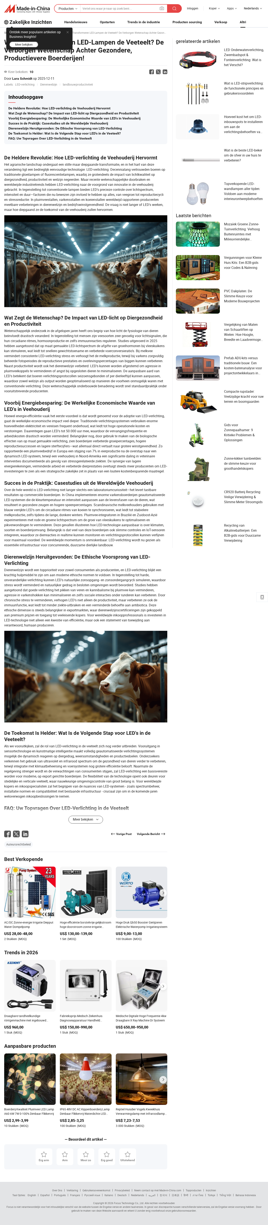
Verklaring (72, 1190)
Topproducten (193, 1190)
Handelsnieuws (75, 22)
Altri (243, 22)
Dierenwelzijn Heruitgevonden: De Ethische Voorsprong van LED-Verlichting (65, 128)
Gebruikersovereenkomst (96, 1190)
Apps (230, 8)
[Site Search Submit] (174, 8)
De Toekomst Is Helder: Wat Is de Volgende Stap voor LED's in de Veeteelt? (64, 133)
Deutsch (122, 1195)
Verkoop (220, 22)
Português (60, 1195)
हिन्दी (186, 1195)
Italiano (108, 1195)
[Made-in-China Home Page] (27, 8)
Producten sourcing (187, 22)
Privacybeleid (122, 1190)
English (32, 1195)
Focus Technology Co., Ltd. (128, 1203)
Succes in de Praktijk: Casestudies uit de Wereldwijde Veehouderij (58, 123)
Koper (213, 8)
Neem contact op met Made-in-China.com (157, 1190)
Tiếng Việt (225, 1195)
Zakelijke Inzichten (30, 22)
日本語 (175, 1195)
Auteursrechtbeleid (18, 844)
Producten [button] (66, 8)
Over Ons (57, 1190)
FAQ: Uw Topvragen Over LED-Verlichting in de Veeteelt (50, 138)
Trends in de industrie (143, 22)
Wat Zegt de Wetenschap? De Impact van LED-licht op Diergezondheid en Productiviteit (73, 113)
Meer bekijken (24, 44)
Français (75, 1195)
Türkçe (211, 1195)
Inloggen (192, 8)
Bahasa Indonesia (246, 1195)
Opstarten (107, 22)
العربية (151, 1195)
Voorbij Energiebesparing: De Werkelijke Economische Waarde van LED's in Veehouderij (74, 118)
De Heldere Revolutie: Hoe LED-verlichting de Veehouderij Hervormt (59, 108)
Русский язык (92, 1195)
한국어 (163, 1195)
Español (45, 1195)
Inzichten (211, 1190)
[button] (162, 8)
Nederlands (137, 1195)
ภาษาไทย (198, 1195)
